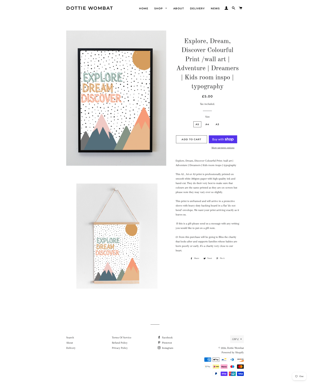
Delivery (197, 8)
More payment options (223, 147)
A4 (207, 124)
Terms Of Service (121, 337)
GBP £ (235, 339)
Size (207, 116)
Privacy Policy (120, 348)
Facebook (167, 337)
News (215, 8)
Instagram (167, 348)
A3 (217, 124)
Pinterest (166, 342)
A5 (197, 124)
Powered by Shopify (233, 352)
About (178, 8)
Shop (159, 8)
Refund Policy (120, 342)
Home (143, 8)
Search (70, 337)
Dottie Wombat (89, 8)
